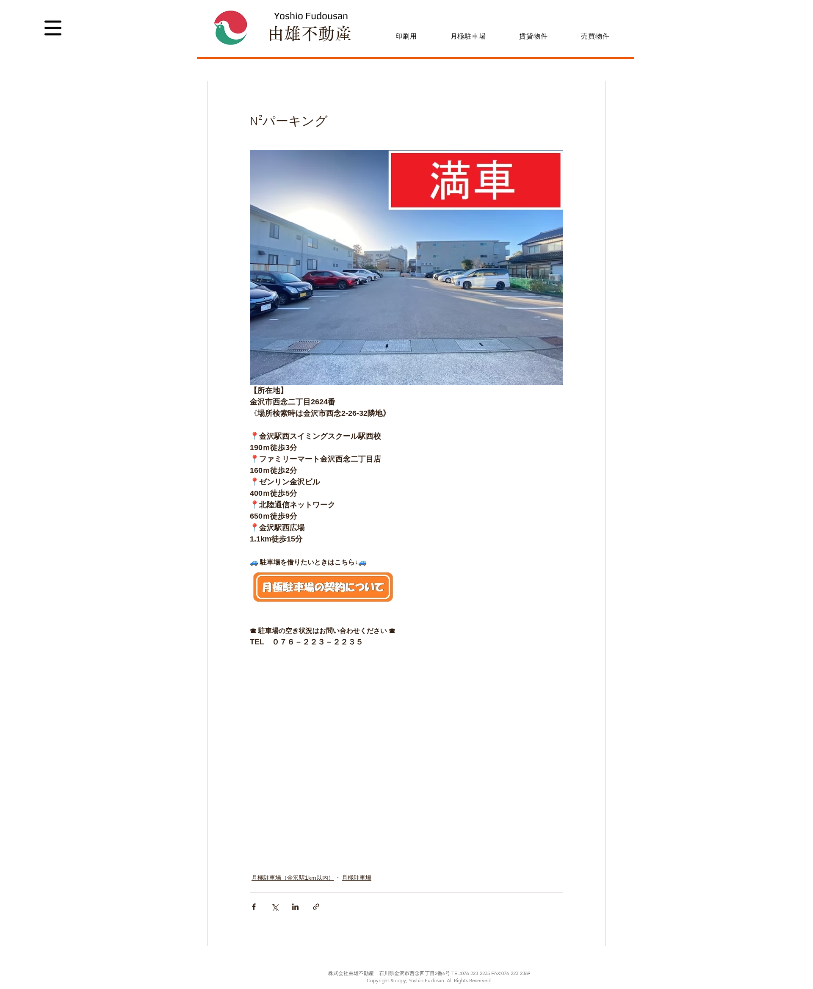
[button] (53, 28)
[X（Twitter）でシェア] (275, 907)
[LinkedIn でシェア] (295, 907)
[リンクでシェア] (316, 907)
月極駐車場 (356, 877)
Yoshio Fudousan (311, 15)
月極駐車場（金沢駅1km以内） (293, 877)
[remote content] (377, 767)
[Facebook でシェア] (254, 907)
